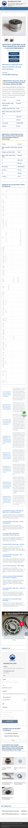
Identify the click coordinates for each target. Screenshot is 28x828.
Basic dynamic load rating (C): (7, 104)
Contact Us (9, 823)
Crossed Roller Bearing (15, 11)
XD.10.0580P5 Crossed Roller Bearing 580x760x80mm (7, 394)
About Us (3, 823)
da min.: (4, 126)
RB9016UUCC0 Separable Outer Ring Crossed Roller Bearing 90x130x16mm (7, 500)
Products (7, 11)
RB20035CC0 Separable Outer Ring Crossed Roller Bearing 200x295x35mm (7, 440)
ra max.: (4, 176)
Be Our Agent (14, 60)
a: (2, 120)
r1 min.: (4, 100)
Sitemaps (20, 823)
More (13, 740)
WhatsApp (14, 57)
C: (2, 117)
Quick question (7, 697)
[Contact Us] (24, 414)
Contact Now (14, 53)
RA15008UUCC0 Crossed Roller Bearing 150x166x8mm (7, 422)
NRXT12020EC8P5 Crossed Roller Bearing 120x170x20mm (7, 407)
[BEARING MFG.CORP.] (4, 3)
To (3, 685)
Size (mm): (5, 123)
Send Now (9, 721)
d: (2, 173)
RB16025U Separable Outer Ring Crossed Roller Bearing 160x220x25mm (7, 485)
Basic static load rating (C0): (9, 112)
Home (2, 11)
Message (4, 707)
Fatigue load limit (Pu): (8, 108)
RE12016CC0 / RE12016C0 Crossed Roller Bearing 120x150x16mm (7, 469)
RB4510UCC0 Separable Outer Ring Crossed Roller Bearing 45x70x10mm (7, 455)
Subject (4, 691)
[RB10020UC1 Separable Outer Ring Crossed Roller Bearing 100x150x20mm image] (14, 26)
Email (4, 679)
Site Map (15, 823)
